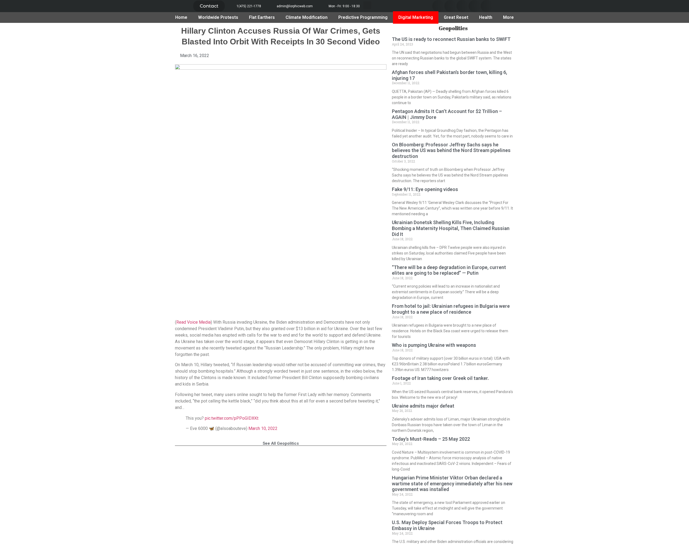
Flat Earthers (262, 17)
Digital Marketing (415, 17)
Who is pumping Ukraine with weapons (434, 345)
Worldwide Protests (218, 17)
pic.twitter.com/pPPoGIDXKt (231, 418)
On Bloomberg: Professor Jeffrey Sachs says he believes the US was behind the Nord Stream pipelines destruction (451, 150)
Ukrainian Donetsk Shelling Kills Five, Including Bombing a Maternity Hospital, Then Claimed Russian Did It (450, 228)
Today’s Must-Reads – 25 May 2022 (431, 439)
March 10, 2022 (262, 428)
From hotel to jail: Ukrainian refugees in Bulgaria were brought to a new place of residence (451, 309)
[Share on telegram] (475, 6)
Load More (280, 459)
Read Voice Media (193, 322)
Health (485, 17)
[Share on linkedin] (462, 6)
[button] (209, 6)
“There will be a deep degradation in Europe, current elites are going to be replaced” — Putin (449, 270)
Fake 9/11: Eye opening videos (425, 189)
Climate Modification (307, 17)
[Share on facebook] (438, 6)
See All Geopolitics (281, 443)
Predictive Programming (363, 17)
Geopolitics (453, 28)
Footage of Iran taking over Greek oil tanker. (440, 378)
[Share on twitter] (450, 6)
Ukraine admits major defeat (423, 406)
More (508, 17)
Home (181, 17)
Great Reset (456, 17)
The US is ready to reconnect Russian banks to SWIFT (451, 39)
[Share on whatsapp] (487, 6)
